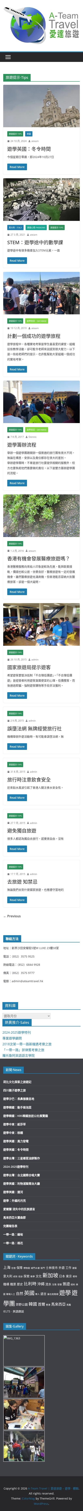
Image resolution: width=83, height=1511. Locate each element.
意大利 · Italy (15, 227)
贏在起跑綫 (52, 1294)
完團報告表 (10, 1226)
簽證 (66, 1283)
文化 (39, 1276)
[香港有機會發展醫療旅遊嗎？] (41, 515)
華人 (37, 1294)
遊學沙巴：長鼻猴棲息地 (18, 1099)
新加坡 (50, 1275)
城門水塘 (35, 1268)
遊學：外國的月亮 (14, 1200)
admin (34, 659)
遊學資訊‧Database (37, 321)
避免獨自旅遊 (21, 830)
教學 (32, 1276)
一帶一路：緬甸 (13, 1234)
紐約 (73, 1284)
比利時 (30, 1284)
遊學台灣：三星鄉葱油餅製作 (21, 1158)
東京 (69, 1276)
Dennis (32, 437)
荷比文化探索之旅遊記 (17, 1082)
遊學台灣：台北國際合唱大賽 (21, 1175)
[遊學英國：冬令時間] (41, 106)
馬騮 (68, 1304)
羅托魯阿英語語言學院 (18, 1055)
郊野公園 (22, 1304)
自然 (19, 1293)
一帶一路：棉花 (13, 1243)
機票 (13, 1284)
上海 (6, 1267)
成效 (15, 1276)
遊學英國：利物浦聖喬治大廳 (21, 1183)
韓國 (33, 1304)
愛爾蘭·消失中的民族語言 (19, 1209)
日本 (62, 1276)
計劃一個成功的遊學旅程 (33, 336)
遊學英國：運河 (13, 1192)
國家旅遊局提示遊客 (29, 667)
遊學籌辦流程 (21, 444)
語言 (43, 1294)
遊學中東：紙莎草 (14, 1124)
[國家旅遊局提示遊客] (41, 624)
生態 (54, 1284)
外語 (62, 1268)
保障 (20, 1268)
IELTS (6, 1311)
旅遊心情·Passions (36, 227)
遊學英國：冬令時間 (29, 149)
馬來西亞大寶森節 (14, 1217)
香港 (48, 1304)
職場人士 (10, 1294)
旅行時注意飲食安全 (29, 779)
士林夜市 (52, 1268)
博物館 (26, 1268)
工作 (68, 1268)
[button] (41, 25)
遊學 (65, 1293)
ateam (35, 141)
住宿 (13, 1268)
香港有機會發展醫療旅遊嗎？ (38, 558)
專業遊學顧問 (12, 1038)
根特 (75, 1276)
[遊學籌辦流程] (41, 402)
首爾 (41, 1304)
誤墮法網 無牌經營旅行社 (34, 728)
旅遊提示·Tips (15, 133)
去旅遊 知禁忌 (22, 881)
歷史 (20, 1284)
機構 (6, 1284)
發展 (59, 1284)
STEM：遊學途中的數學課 (35, 242)
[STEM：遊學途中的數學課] (41, 199)
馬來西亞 (58, 1304)
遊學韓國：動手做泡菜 (17, 1107)
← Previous (12, 916)
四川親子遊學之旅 (14, 1090)
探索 (27, 1276)
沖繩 (41, 1283)
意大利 (7, 1276)
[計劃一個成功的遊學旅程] (41, 293)
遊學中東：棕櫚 (13, 1133)
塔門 (42, 1268)
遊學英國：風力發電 (16, 1141)
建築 (74, 1268)
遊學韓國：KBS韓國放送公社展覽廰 (25, 1116)
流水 (48, 1284)
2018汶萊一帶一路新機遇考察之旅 (27, 1044)
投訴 (20, 1276)
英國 (29, 133)
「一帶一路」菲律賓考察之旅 (23, 1050)
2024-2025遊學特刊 (16, 1032)
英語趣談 (18, 1311)
